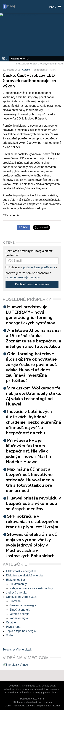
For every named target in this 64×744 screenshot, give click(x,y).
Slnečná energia (19, 609)
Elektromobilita (15, 579)
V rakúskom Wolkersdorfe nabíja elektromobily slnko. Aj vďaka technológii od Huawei (33, 396)
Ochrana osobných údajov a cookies (33, 702)
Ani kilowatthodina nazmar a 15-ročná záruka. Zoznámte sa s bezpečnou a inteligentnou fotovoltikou (33, 338)
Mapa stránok (44, 705)
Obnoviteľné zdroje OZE (21, 596)
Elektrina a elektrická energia (24, 575)
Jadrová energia (16, 592)
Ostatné (26, 69)
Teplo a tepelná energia (21, 631)
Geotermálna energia (22, 605)
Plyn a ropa (13, 626)
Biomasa (15, 601)
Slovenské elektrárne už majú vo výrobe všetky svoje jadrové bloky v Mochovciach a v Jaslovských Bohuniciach (31, 545)
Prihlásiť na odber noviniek (32, 284)
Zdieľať (24, 227)
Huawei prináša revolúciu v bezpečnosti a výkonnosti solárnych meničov (33, 503)
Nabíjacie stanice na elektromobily (31, 588)
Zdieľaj (11, 6)
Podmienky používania (32, 698)
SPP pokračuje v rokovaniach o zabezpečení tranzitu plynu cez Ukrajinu (33, 522)
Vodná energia (18, 618)
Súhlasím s (15, 267)
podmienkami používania (39, 267)
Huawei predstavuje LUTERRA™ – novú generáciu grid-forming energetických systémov (30, 315)
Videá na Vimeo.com (26, 657)
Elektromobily (18, 584)
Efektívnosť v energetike (21, 571)
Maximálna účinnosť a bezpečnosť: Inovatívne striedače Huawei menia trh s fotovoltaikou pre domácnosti (30, 480)
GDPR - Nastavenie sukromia (20, 705)
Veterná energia (19, 613)
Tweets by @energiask (17, 649)
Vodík (9, 635)
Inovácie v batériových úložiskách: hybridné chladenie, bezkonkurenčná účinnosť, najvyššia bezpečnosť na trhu (33, 422)
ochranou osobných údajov (23, 277)
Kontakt (57, 705)
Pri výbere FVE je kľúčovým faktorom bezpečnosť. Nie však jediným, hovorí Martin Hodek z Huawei (28, 451)
